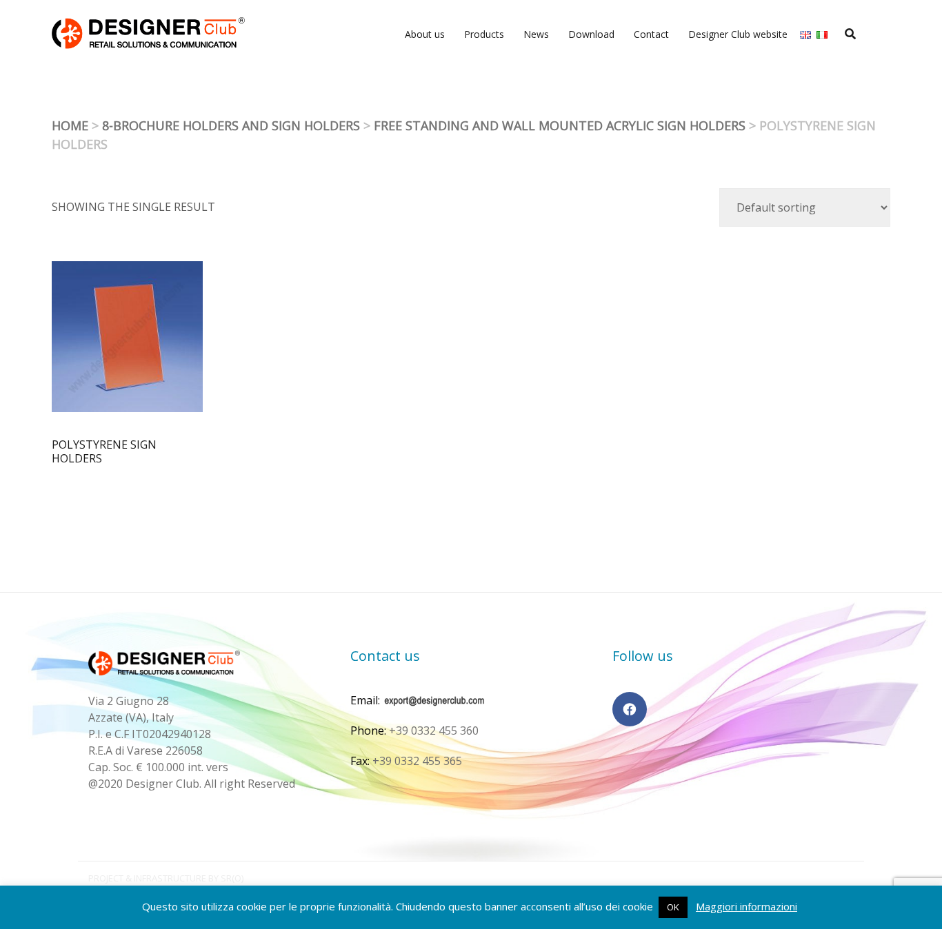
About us (425, 34)
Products (484, 34)
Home (70, 125)
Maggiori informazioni (746, 906)
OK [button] (673, 907)
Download (591, 34)
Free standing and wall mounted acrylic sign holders (559, 125)
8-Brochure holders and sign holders (231, 125)
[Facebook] (629, 709)
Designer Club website (738, 34)
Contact (651, 34)
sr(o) (232, 878)
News (536, 34)
